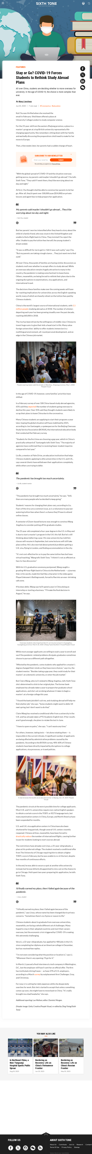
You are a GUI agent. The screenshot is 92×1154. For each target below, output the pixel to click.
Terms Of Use (54, 1147)
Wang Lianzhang (25, 101)
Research (80, 1144)
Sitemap (77, 1147)
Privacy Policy (67, 1147)
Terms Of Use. (56, 164)
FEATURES (20, 67)
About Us (53, 1144)
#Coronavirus (45, 106)
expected (32, 406)
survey (37, 974)
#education (56, 106)
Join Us (71, 1144)
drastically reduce (23, 836)
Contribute (63, 1144)
